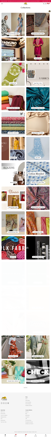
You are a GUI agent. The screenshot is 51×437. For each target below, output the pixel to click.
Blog (26, 413)
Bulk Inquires (28, 415)
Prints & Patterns (28, 403)
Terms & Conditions (4, 415)
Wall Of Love (3, 411)
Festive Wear (28, 400)
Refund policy (3, 420)
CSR (26, 418)
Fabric (26, 398)
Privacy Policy (3, 413)
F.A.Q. (1, 418)
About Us (27, 411)
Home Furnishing (28, 402)
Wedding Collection (29, 405)
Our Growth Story (28, 420)
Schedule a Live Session (29, 423)
